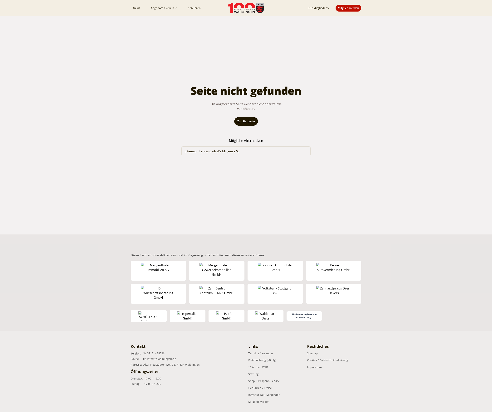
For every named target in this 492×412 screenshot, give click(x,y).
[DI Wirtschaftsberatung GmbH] (158, 294)
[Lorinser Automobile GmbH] (275, 271)
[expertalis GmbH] (188, 316)
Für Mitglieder (317, 8)
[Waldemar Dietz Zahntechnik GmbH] (265, 316)
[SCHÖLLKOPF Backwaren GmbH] (149, 316)
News (136, 8)
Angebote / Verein (162, 8)
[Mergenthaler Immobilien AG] (158, 271)
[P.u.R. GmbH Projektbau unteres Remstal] (226, 316)
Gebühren (194, 8)
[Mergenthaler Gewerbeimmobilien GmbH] (216, 271)
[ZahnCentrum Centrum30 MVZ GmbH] (216, 294)
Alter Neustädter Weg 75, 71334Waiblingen (171, 364)
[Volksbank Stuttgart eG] (275, 294)
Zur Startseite (246, 121)
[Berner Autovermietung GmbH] (333, 271)
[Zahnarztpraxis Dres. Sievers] (333, 294)
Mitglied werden (348, 8)
